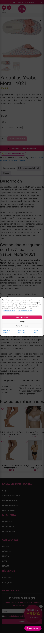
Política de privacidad (25, 310)
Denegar (22, 322)
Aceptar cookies (22, 317)
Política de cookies (9, 310)
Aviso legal (36, 331)
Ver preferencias (22, 326)
